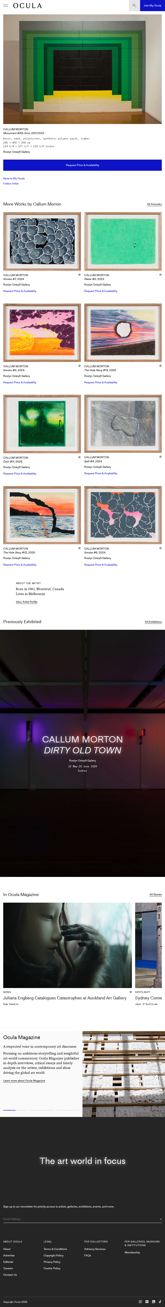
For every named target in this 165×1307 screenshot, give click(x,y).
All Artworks (154, 204)
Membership (132, 1252)
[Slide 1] (14, 1110)
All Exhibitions (153, 621)
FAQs (87, 1255)
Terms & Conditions (55, 1249)
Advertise (9, 1255)
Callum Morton (15, 129)
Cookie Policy (52, 1268)
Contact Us (10, 1274)
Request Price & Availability (82, 165)
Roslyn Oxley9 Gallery (16, 151)
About (7, 1249)
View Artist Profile (26, 601)
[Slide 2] (41, 1110)
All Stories (156, 894)
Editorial (8, 1261)
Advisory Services (94, 1249)
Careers (8, 1268)
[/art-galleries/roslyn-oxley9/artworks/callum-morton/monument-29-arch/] (26, 5)
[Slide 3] (68, 1110)
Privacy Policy (52, 1261)
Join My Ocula (152, 5)
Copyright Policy (53, 1255)
